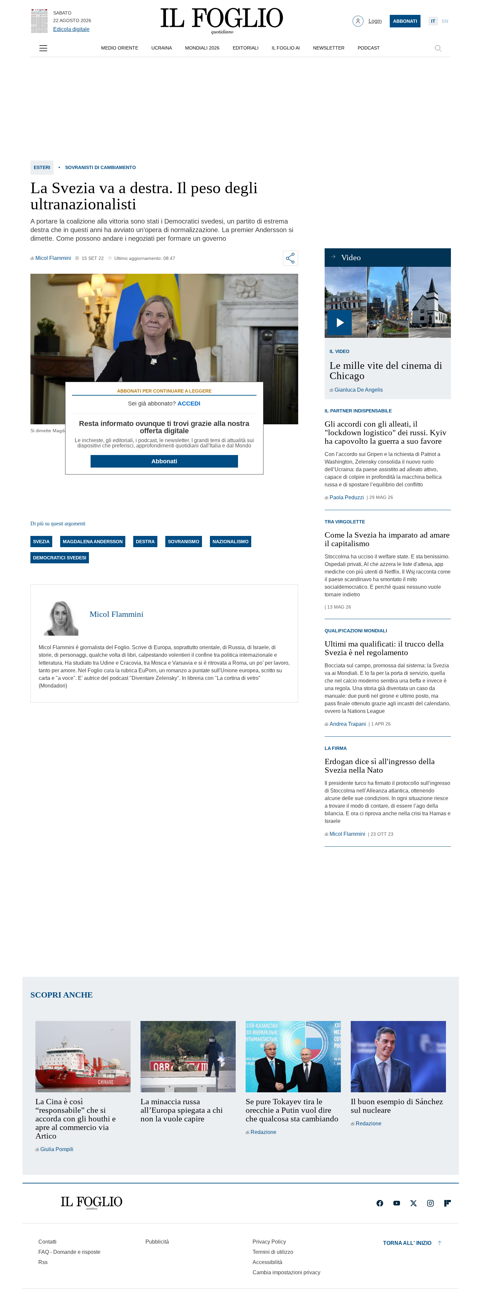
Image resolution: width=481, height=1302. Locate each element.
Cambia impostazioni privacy (286, 1272)
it (433, 21)
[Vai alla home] (222, 21)
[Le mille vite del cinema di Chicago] (388, 302)
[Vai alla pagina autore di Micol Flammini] (60, 614)
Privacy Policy (269, 1242)
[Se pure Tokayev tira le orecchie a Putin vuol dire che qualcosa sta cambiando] (293, 1056)
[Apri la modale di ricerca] (438, 48)
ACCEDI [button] (189, 403)
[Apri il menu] (43, 48)
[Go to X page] (413, 1203)
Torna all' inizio (407, 1243)
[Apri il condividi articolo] (290, 258)
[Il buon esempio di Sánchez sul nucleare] (398, 1056)
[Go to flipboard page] (447, 1203)
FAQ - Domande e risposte (69, 1252)
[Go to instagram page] (430, 1203)
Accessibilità (267, 1262)
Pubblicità (157, 1242)
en (445, 21)
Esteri (42, 167)
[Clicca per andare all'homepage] (91, 1203)
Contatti (47, 1242)
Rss (43, 1262)
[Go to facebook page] (380, 1203)
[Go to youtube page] (396, 1203)
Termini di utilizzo (273, 1252)
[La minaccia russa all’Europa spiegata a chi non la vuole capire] (188, 1056)
